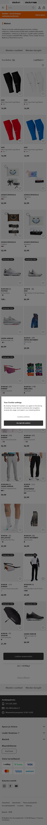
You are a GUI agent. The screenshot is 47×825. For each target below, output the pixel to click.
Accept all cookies (23, 423)
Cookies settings (23, 417)
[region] (23, 412)
